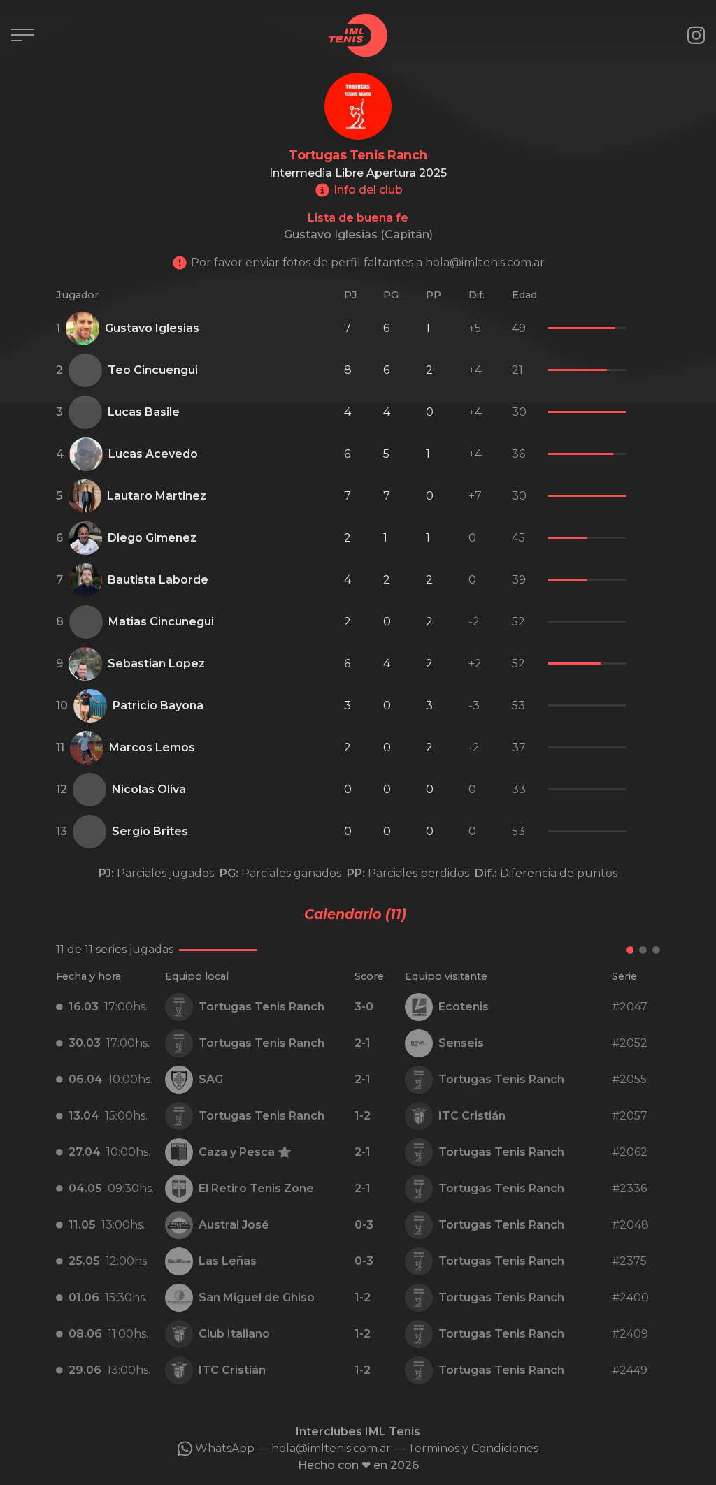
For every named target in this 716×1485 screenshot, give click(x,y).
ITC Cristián (472, 1115)
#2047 (629, 1006)
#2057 (629, 1115)
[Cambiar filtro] (512, 950)
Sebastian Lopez (156, 663)
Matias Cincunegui (161, 621)
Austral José (234, 1224)
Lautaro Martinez (156, 495)
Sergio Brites (150, 831)
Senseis (461, 1043)
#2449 (629, 1370)
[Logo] (358, 35)
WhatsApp (225, 1448)
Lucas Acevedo (153, 454)
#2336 (629, 1188)
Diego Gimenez (152, 537)
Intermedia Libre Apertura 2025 (358, 173)
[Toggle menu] (22, 35)
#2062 (629, 1152)
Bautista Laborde (158, 579)
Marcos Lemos (152, 747)
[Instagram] (696, 35)
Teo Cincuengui (153, 370)
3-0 (364, 1006)
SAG (211, 1079)
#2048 (630, 1224)
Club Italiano (234, 1333)
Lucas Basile (144, 412)
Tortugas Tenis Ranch (261, 1006)
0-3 (364, 1224)
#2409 (630, 1333)
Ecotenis (463, 1006)
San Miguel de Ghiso (257, 1297)
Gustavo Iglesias (152, 328)
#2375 (629, 1261)
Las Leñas (228, 1261)
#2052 (629, 1043)
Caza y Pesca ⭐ (245, 1152)
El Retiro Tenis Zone (256, 1188)
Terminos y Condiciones (473, 1448)
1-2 (363, 1115)
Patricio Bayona (158, 705)
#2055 (629, 1079)
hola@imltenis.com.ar (331, 1448)
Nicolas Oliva (149, 789)
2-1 (363, 1043)
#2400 (630, 1297)
